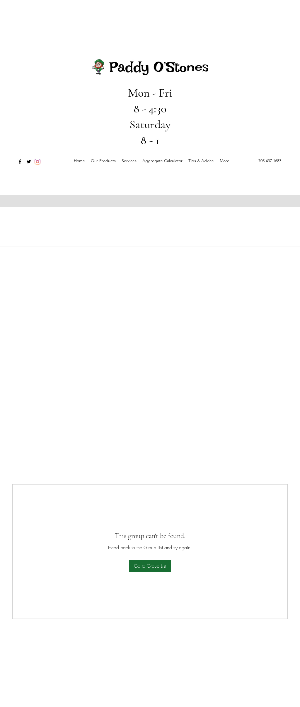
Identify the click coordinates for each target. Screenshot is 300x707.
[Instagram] (37, 162)
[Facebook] (20, 162)
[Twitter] (29, 162)
